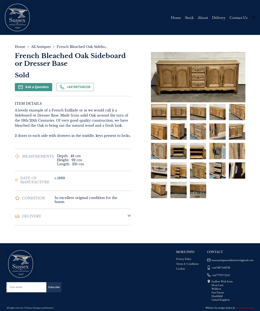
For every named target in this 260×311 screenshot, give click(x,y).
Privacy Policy (183, 259)
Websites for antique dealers (219, 307)
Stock (189, 17)
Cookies (180, 268)
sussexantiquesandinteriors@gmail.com (232, 260)
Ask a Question (37, 87)
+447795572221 (220, 275)
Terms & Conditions (187, 264)
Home (176, 17)
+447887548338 (78, 87)
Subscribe (54, 287)
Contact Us (238, 17)
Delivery (218, 17)
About (203, 17)
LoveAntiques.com (245, 307)
